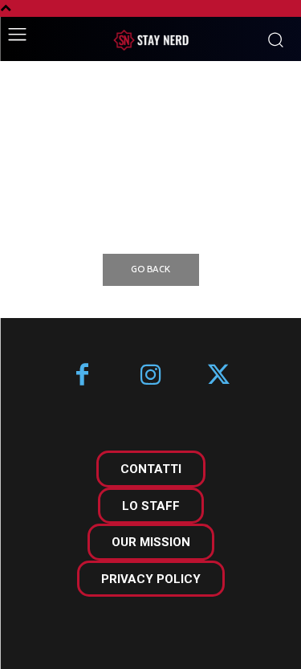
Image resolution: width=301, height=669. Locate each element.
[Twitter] (219, 376)
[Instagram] (150, 376)
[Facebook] (82, 376)
